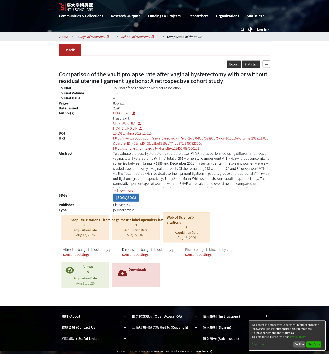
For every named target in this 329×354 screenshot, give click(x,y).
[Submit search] (242, 29)
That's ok (313, 344)
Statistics (251, 64)
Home (63, 36)
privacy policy (297, 337)
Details (70, 49)
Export (234, 64)
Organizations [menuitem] (227, 15)
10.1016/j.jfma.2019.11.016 (132, 133)
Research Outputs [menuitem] (125, 15)
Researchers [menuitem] (198, 15)
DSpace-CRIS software (140, 351)
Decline (299, 344)
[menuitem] (255, 16)
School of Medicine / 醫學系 (140, 36)
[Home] (144, 5)
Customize (258, 344)
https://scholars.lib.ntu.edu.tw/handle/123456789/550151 (156, 148)
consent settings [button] (76, 254)
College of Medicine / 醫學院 (94, 36)
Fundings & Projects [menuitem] (164, 15)
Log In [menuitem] (262, 29)
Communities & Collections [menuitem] (81, 15)
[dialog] (287, 335)
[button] (123, 190)
